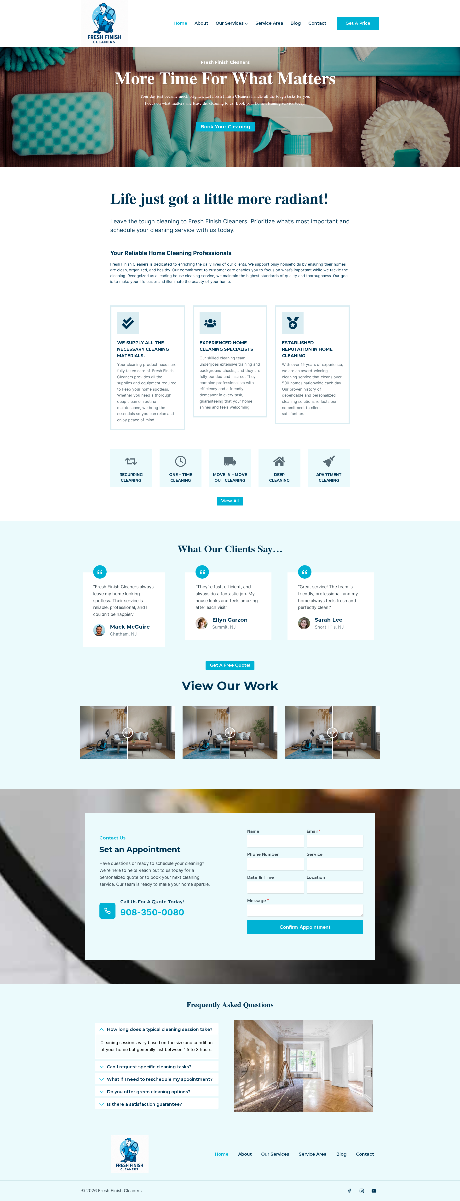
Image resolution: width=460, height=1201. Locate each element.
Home (180, 23)
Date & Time (260, 877)
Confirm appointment (305, 927)
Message (258, 900)
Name (253, 831)
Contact (317, 23)
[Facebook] (349, 1191)
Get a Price (357, 23)
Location (316, 877)
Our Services (275, 1154)
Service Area (269, 23)
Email (314, 831)
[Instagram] (362, 1191)
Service (314, 854)
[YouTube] (374, 1191)
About (201, 23)
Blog (295, 23)
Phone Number (263, 854)
